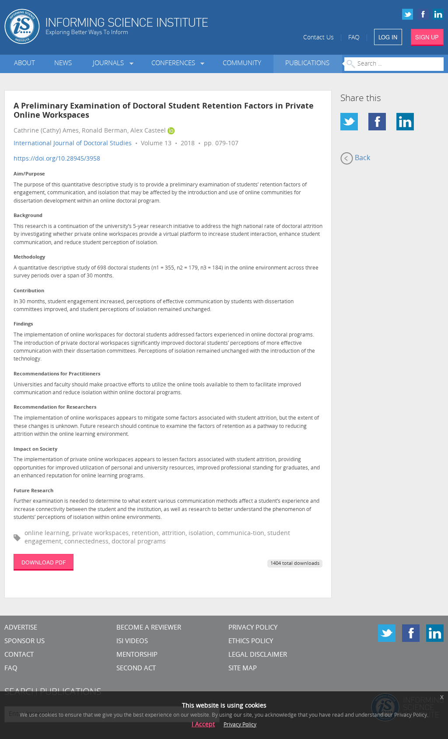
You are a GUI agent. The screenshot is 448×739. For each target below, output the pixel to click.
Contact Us (318, 38)
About (24, 63)
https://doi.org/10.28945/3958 (57, 159)
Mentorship (137, 655)
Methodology (29, 257)
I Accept (203, 724)
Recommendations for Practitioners (57, 374)
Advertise (20, 628)
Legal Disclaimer (257, 655)
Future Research (33, 491)
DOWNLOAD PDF (43, 562)
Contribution (29, 291)
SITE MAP (242, 668)
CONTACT (19, 655)
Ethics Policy (250, 641)
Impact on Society (35, 449)
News (63, 63)
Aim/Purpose (29, 174)
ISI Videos (132, 641)
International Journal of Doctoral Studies (73, 143)
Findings (23, 324)
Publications (307, 63)
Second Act (136, 668)
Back (361, 158)
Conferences (175, 63)
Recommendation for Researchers (55, 407)
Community (242, 63)
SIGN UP (427, 37)
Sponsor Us (24, 641)
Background (28, 216)
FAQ (354, 38)
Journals (110, 63)
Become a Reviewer (148, 628)
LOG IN (387, 37)
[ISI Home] (130, 26)
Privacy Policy (252, 628)
